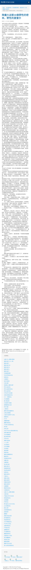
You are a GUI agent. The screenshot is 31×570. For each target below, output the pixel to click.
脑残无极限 (6, 541)
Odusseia (6, 438)
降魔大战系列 (6, 9)
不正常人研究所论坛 (9, 424)
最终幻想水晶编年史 (9, 411)
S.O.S (5, 418)
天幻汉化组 (7, 557)
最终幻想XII (7, 480)
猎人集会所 (6, 401)
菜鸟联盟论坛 (7, 517)
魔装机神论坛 (7, 533)
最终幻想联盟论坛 (8, 454)
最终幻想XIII (7, 484)
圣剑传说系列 (7, 470)
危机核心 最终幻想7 (8, 385)
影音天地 (6, 452)
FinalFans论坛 (7, 523)
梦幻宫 (5, 426)
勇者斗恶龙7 (19, 557)
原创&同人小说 (23, 7)
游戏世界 (6, 511)
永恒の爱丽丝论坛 (8, 395)
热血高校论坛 (7, 519)
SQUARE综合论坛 (8, 375)
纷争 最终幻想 (7, 432)
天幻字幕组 (6, 446)
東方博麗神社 (7, 537)
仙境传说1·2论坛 (8, 535)
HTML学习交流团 (8, 393)
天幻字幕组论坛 (8, 521)
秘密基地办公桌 (8, 405)
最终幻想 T (6, 371)
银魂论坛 (6, 416)
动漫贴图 (6, 486)
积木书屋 (6, 407)
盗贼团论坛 (6, 529)
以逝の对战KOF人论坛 (9, 414)
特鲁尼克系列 (7, 482)
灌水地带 (6, 450)
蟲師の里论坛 (7, 422)
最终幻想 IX (7, 367)
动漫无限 (6, 462)
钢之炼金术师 (7, 436)
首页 (4, 7)
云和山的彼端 (7, 412)
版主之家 (6, 508)
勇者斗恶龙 (6, 478)
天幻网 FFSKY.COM (7, 2)
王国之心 (6, 476)
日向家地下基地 (8, 403)
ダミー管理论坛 (8, 397)
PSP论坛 (6, 502)
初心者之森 (6, 464)
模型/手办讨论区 (8, 543)
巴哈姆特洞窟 (15, 7)
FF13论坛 (13, 557)
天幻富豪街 (6, 399)
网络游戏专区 (7, 468)
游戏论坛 (6, 377)
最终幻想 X (6, 369)
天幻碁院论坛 (7, 531)
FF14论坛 (12, 560)
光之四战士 (6, 444)
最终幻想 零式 (18, 560)
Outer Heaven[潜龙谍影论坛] (11, 430)
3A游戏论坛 (7, 490)
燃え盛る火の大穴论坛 (9, 504)
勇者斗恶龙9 (7, 440)
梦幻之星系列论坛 (8, 389)
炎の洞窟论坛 (7, 506)
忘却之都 (6, 383)
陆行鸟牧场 (6, 381)
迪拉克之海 (6, 539)
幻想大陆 (6, 494)
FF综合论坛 (7, 527)
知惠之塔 (6, 460)
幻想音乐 (6, 379)
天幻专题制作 (7, 434)
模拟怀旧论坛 (7, 488)
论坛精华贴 (8, 7)
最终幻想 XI (7, 466)
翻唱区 (5, 513)
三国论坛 (6, 409)
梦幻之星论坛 (7, 387)
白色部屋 (6, 500)
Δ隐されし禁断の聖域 (9, 359)
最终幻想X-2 (7, 474)
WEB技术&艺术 (7, 458)
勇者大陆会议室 (8, 515)
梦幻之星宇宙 (7, 391)
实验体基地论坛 (8, 510)
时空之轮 (6, 428)
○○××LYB (6, 442)
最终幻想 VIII (7, 365)
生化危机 (6, 448)
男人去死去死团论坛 (9, 545)
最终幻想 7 (6, 363)
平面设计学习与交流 (9, 496)
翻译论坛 (6, 456)
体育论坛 (6, 472)
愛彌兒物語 (6, 420)
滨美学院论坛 (7, 525)
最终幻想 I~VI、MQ (8, 361)
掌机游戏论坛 (7, 498)
